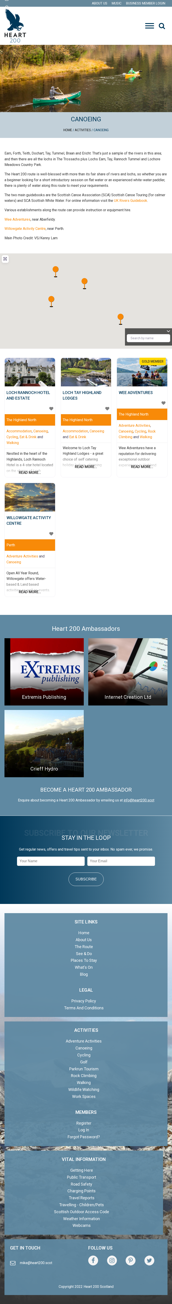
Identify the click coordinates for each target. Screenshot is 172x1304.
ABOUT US (99, 3)
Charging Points (81, 1191)
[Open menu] (149, 25)
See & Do (84, 953)
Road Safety (81, 1184)
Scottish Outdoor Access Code (81, 1211)
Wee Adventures (17, 219)
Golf (84, 1062)
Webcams (82, 1225)
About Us (84, 939)
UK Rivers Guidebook (130, 200)
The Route (84, 946)
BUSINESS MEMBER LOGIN (145, 3)
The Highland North (21, 420)
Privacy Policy (83, 1001)
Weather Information (81, 1218)
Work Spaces (84, 1096)
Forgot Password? (84, 1136)
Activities (83, 130)
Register (83, 1123)
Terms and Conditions (84, 1008)
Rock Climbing (84, 1075)
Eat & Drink (28, 437)
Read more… (30, 472)
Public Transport (81, 1177)
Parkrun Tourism (84, 1069)
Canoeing (40, 431)
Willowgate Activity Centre (25, 228)
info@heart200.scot (139, 800)
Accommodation (19, 431)
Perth (10, 545)
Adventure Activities (134, 425)
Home (67, 130)
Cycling (12, 437)
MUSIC (117, 3)
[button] (162, 25)
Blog (84, 974)
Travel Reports (82, 1197)
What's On (84, 967)
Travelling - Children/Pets (81, 1204)
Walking (12, 443)
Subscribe (86, 879)
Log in (83, 1130)
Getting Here (81, 1170)
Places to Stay (84, 960)
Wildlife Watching (83, 1089)
